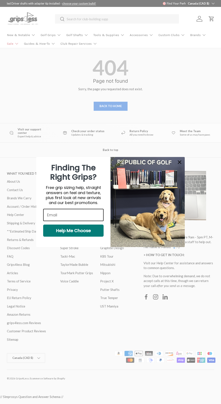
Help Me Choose (73, 231)
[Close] (179, 162)
